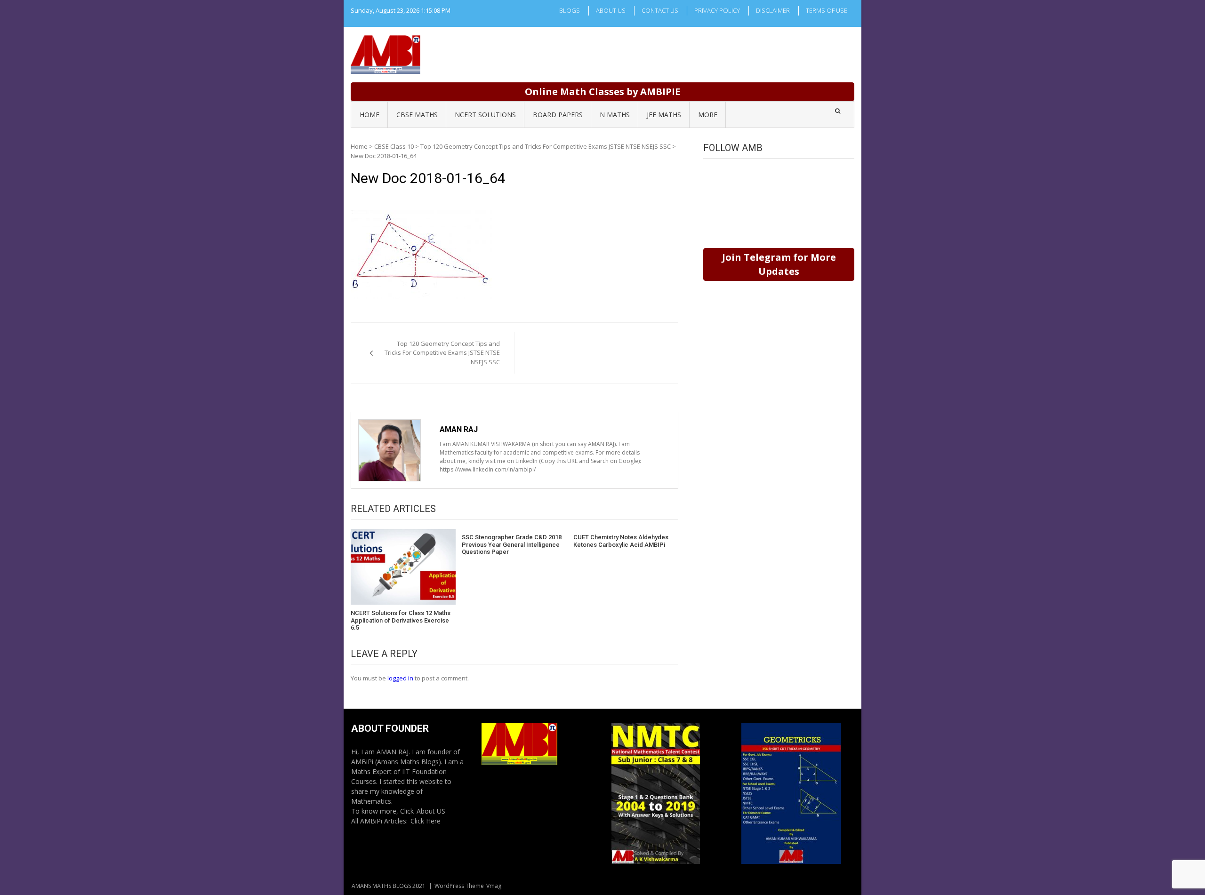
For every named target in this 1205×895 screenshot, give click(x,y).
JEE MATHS (664, 114)
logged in (400, 678)
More (707, 114)
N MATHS (615, 114)
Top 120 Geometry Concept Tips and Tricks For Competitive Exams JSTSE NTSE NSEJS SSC (545, 146)
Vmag (493, 886)
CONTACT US (660, 10)
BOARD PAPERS (558, 114)
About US (431, 811)
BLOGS (569, 10)
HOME (369, 114)
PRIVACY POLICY (717, 10)
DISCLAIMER (773, 10)
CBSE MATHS (417, 114)
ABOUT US (611, 10)
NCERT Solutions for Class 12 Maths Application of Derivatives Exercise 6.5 (400, 620)
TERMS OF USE (826, 10)
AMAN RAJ (459, 429)
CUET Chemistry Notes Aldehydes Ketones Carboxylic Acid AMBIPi (620, 541)
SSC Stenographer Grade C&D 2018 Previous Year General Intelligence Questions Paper (512, 544)
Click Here (425, 820)
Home (359, 146)
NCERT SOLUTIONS (485, 114)
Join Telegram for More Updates (779, 264)
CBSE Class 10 (394, 146)
